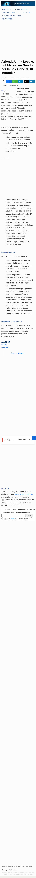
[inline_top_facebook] (9, 81)
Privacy (4, 870)
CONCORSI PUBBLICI (9, 13)
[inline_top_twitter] (26, 81)
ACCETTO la (6, 518)
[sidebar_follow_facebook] (34, 438)
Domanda (5, 348)
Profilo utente (13, 870)
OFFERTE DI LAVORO (19, 9)
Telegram (29, 494)
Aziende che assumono (9, 866)
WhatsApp (19, 494)
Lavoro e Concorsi (18, 353)
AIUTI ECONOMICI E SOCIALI (12, 16)
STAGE (21, 13)
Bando (4, 345)
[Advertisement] (18, 40)
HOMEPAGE (6, 9)
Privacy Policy (13, 518)
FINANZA (28, 13)
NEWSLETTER (7, 19)
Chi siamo (21, 866)
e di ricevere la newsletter (23, 518)
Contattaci (29, 866)
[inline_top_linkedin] (32, 81)
